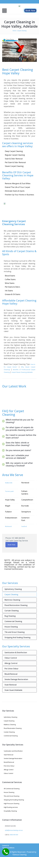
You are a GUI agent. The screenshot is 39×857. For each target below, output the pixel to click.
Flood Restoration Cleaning (16, 605)
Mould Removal (11, 674)
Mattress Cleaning (12, 600)
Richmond (8, 526)
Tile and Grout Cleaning (14, 632)
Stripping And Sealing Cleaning (17, 637)
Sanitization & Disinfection (16, 652)
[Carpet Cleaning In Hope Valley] (19, 50)
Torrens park (9, 491)
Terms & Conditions (8, 848)
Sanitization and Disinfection (13, 751)
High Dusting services (11, 807)
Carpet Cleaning (11, 594)
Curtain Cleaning (12, 610)
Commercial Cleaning (13, 621)
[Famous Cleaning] (19, 6)
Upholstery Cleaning (13, 589)
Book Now (30, 10)
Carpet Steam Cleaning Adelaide (22, 372)
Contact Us (5, 845)
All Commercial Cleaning (11, 789)
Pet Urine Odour (11, 668)
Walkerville (8, 483)
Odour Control (11, 658)
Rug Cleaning (10, 616)
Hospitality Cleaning (10, 811)
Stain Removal (10, 685)
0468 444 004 (14, 835)
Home (14, 31)
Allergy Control (11, 663)
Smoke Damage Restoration (16, 679)
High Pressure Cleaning (11, 803)
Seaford (24, 526)
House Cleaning (11, 627)
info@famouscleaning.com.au (14, 830)
